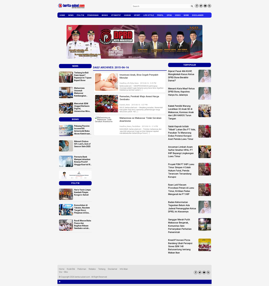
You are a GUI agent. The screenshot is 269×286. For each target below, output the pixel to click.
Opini (169, 15)
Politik (80, 15)
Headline (123, 83)
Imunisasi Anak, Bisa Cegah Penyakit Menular (139, 76)
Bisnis (105, 15)
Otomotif (116, 15)
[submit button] (192, 6)
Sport (137, 15)
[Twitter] (201, 5)
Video (177, 15)
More (186, 15)
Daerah (122, 105)
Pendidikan (92, 15)
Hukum (127, 15)
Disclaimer (197, 15)
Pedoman (81, 269)
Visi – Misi (63, 272)
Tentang (101, 269)
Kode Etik (71, 269)
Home (62, 15)
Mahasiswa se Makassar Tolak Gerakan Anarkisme (140, 119)
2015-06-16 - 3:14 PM (150, 126)
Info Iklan (124, 269)
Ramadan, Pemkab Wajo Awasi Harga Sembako (139, 98)
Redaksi (92, 269)
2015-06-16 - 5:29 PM (148, 83)
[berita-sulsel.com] (71, 9)
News (71, 15)
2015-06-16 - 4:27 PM (139, 105)
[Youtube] (205, 5)
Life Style (148, 15)
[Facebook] (197, 5)
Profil (160, 15)
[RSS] (209, 5)
